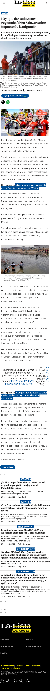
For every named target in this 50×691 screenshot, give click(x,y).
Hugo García (22, 497)
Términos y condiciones (10, 668)
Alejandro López (23, 522)
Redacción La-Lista (24, 544)
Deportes (26, 479)
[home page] (25, 627)
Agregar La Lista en (13, 95)
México (5, 13)
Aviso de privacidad (32, 666)
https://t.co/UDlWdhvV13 (22, 381)
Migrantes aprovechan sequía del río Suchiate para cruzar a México (23, 186)
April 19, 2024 (47, 374)
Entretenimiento (26, 549)
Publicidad (19, 666)
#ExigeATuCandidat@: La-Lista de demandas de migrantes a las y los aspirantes (24, 395)
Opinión (3, 653)
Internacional (7, 467)
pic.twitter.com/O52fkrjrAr (18, 383)
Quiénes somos (7, 666)
